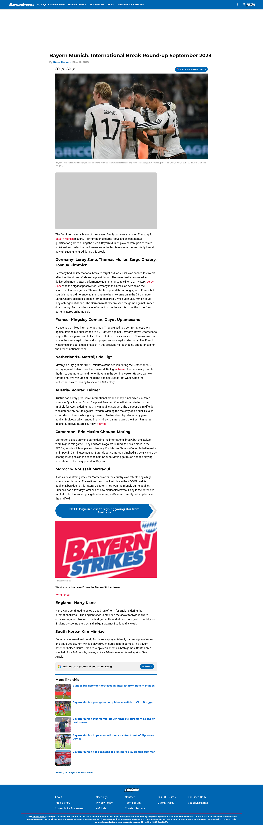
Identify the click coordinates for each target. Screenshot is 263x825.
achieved (120, 369)
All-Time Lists (97, 4)
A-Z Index (102, 808)
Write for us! (62, 594)
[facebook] (237, 4)
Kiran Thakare (62, 62)
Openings (101, 797)
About (110, 4)
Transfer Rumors (77, 4)
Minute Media (39, 816)
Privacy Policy (104, 802)
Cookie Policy (166, 802)
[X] (244, 4)
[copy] (74, 69)
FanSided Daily (197, 797)
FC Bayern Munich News (51, 4)
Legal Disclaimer (198, 802)
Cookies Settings (135, 808)
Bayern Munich (64, 238)
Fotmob (101, 423)
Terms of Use (133, 802)
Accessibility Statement (69, 808)
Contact (130, 797)
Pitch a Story (62, 802)
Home (58, 772)
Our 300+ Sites (167, 797)
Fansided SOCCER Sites (130, 4)
